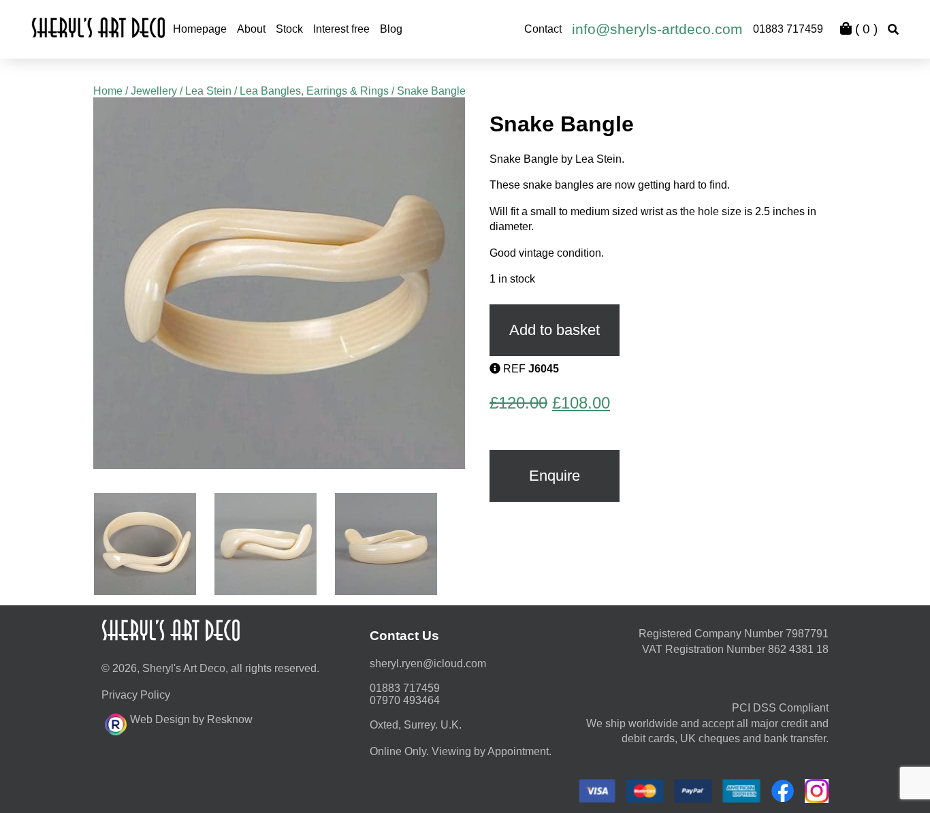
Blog (391, 29)
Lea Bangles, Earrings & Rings (314, 91)
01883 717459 (788, 29)
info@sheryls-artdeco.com (657, 29)
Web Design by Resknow (191, 719)
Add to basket (554, 329)
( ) (865, 29)
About (251, 29)
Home (108, 91)
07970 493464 (405, 700)
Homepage (200, 29)
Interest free (341, 29)
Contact (543, 29)
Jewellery (154, 91)
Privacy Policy (135, 695)
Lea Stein (208, 91)
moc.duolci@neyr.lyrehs (428, 663)
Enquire (554, 475)
